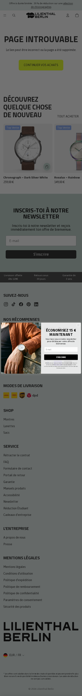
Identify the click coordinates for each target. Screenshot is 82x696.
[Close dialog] (78, 325)
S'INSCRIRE (61, 357)
